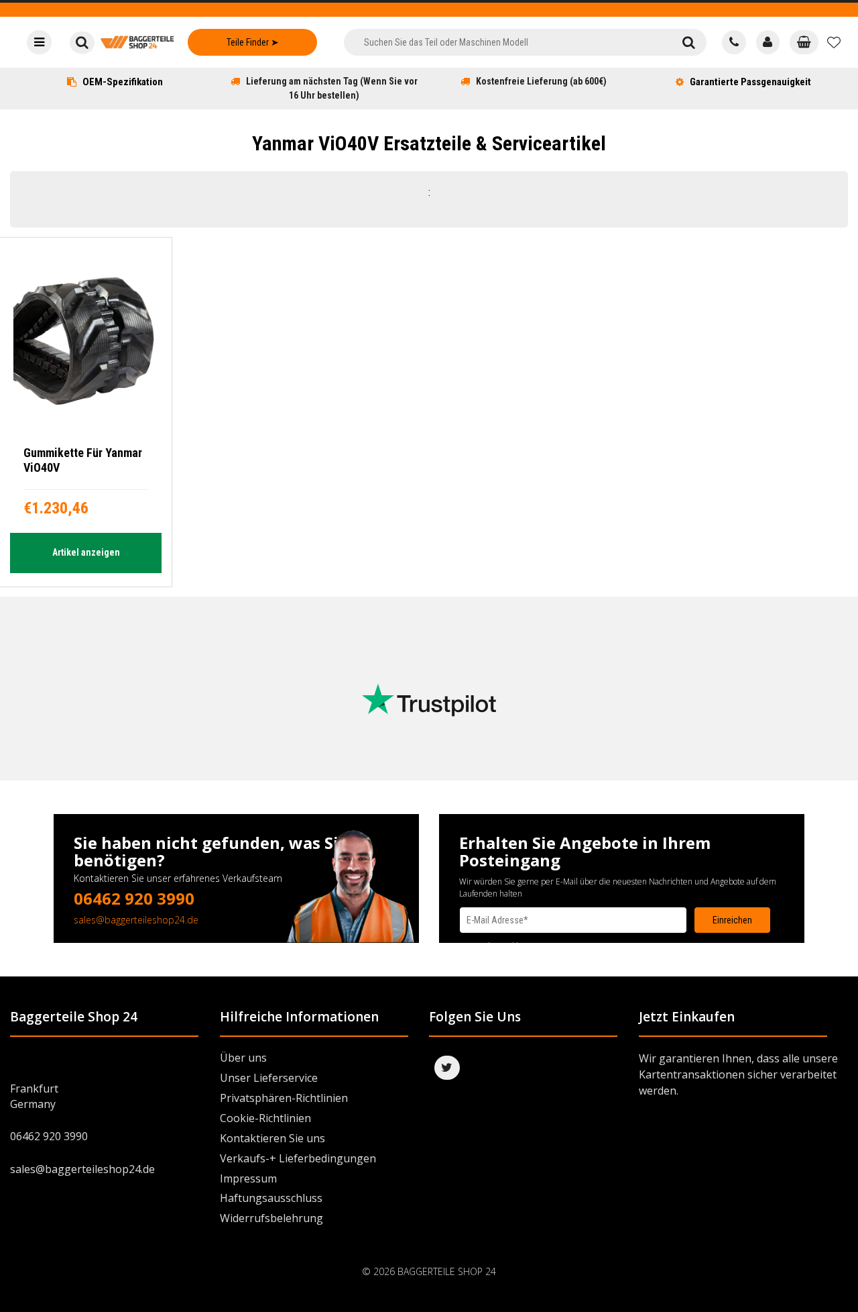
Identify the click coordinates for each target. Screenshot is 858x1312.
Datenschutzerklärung (499, 946)
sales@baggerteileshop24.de (136, 919)
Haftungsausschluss (271, 1198)
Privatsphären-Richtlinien (284, 1098)
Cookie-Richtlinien (265, 1118)
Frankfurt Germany (34, 1096)
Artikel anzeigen (86, 552)
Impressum (248, 1178)
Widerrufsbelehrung (271, 1218)
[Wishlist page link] (834, 42)
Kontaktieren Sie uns (272, 1138)
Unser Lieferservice (269, 1077)
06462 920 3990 (134, 898)
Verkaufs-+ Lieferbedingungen (298, 1158)
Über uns (243, 1057)
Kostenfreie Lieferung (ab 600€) (541, 81)
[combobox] (507, 42)
